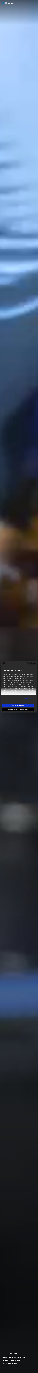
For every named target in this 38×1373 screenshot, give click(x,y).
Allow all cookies (18, 705)
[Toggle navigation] (34, 2)
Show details (27, 698)
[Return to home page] (7, 3)
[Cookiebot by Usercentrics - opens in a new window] (27, 663)
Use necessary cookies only (18, 709)
